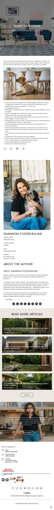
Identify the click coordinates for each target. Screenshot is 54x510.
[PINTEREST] (28, 488)
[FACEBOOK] (28, 303)
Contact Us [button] (27, 432)
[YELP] (32, 303)
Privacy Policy (33, 503)
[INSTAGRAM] (17, 303)
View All (27, 395)
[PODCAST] (13, 303)
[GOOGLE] (25, 303)
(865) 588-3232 (9, 239)
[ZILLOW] (21, 303)
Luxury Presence (37, 496)
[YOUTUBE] (40, 303)
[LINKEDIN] (36, 303)
